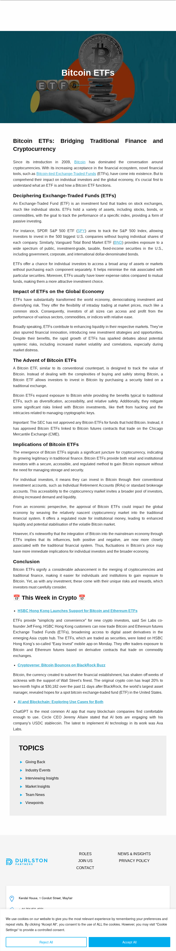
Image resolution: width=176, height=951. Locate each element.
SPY (81, 231)
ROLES (85, 854)
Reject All (46, 942)
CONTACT (85, 868)
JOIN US (85, 861)
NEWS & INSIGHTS (134, 854)
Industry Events (37, 770)
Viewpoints (34, 803)
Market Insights (37, 786)
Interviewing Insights (42, 778)
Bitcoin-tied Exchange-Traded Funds (66, 174)
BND (118, 242)
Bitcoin (79, 162)
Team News (35, 795)
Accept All (129, 942)
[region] (88, 930)
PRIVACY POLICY (134, 861)
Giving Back (35, 762)
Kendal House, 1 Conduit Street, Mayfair (45, 898)
